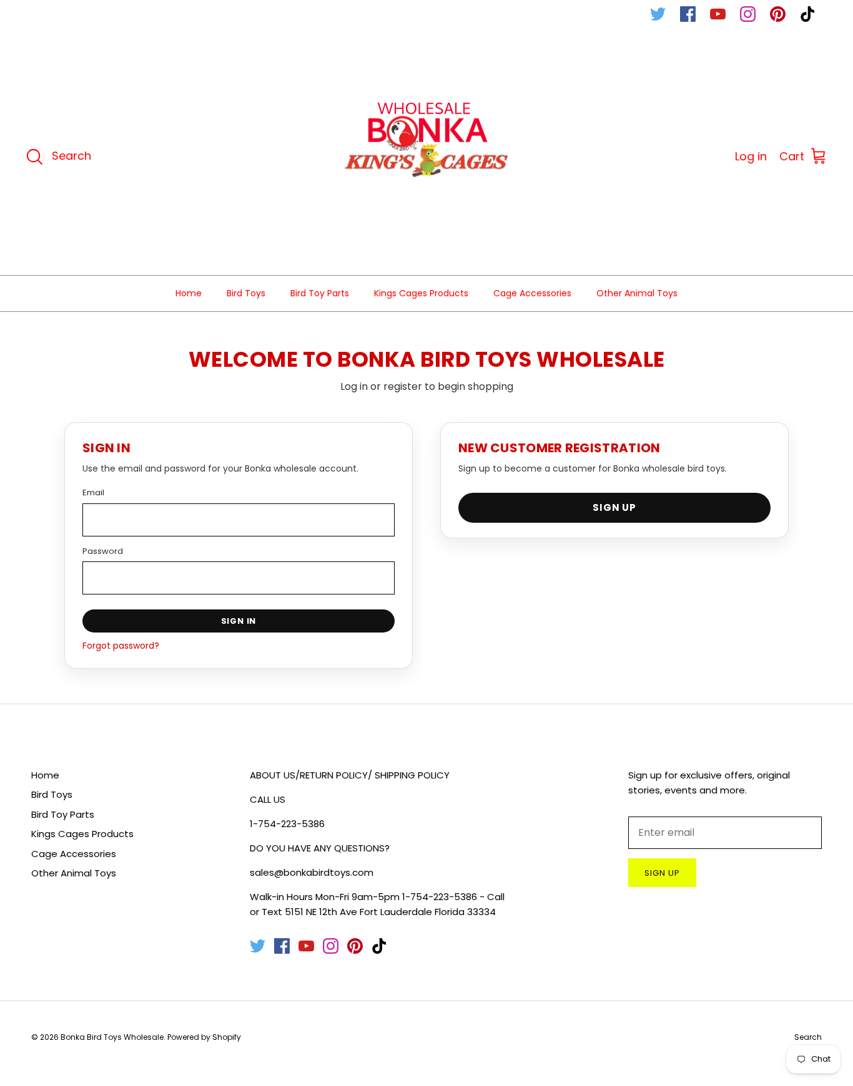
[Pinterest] (778, 14)
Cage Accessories (532, 293)
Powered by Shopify (204, 1037)
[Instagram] (748, 14)
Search (808, 1037)
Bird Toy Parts (319, 293)
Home (188, 293)
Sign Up (614, 507)
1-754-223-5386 (287, 823)
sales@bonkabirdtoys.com (311, 872)
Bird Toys (246, 293)
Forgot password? (120, 645)
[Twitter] (658, 14)
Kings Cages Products (421, 293)
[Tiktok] (808, 14)
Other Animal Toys (637, 293)
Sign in (239, 621)
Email (93, 492)
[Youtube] (718, 14)
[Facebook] (688, 14)
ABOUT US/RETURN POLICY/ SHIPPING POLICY (350, 775)
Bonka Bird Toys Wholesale (112, 1037)
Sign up (662, 873)
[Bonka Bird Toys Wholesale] (427, 157)
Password (102, 551)
